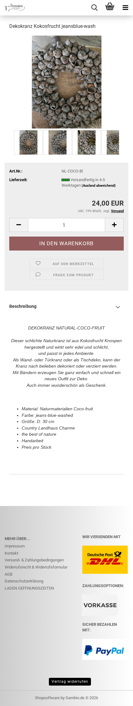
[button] (18, 225)
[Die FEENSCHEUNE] (12, 7)
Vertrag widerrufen (70, 681)
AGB (8, 574)
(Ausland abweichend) (99, 186)
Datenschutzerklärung (24, 581)
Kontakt (11, 553)
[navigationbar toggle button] (125, 7)
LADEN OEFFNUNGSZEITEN (29, 588)
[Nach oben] (116, 696)
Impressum (15, 546)
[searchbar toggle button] (94, 7)
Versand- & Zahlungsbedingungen (34, 560)
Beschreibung (22, 306)
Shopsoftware (47, 697)
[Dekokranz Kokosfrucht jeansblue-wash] (66, 81)
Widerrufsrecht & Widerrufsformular (36, 567)
